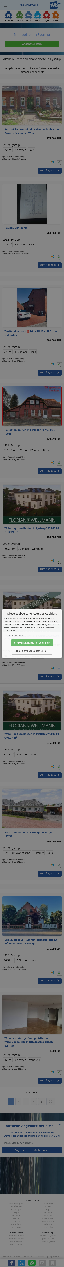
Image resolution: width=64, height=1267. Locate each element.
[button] (32, 635)
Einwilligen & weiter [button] (32, 642)
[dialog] (32, 633)
